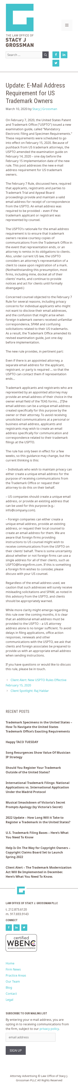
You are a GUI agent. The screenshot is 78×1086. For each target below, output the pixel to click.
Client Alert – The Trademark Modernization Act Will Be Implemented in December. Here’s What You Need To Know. (39, 872)
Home (10, 963)
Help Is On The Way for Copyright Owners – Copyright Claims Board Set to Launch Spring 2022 (38, 852)
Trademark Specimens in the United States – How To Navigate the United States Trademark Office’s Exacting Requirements (39, 726)
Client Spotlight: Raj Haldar (30, 691)
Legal (9, 1000)
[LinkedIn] (64, 54)
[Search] (45, 54)
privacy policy (49, 1029)
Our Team (13, 981)
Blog (9, 987)
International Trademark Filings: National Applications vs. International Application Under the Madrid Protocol (37, 787)
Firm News (13, 969)
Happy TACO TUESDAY (22, 742)
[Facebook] (55, 54)
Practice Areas (16, 975)
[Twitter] (55, 63)
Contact (11, 993)
